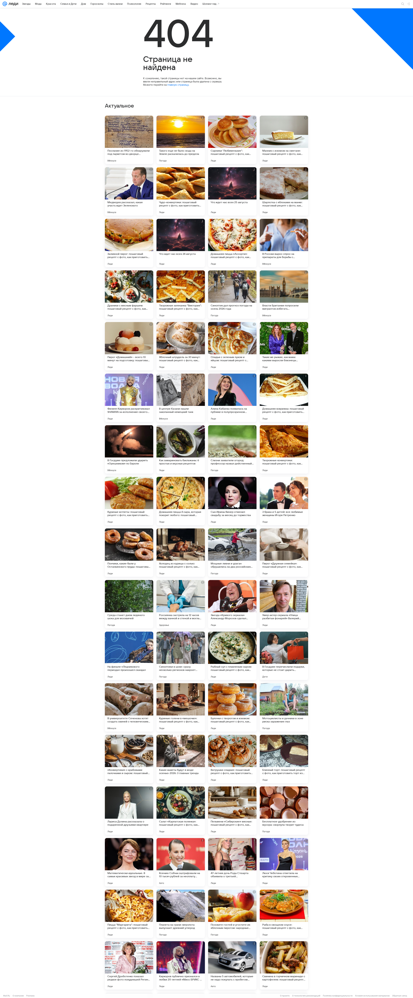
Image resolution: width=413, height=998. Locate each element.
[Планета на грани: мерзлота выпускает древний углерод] (180, 914)
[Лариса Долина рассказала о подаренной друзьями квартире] (129, 810)
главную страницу (178, 84)
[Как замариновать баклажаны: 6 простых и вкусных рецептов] (180, 449)
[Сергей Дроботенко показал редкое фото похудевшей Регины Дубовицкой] (129, 965)
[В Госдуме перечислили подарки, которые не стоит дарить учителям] (284, 656)
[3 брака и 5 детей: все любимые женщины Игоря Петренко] (284, 501)
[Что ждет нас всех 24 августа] (180, 243)
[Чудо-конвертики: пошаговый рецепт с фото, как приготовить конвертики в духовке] (180, 191)
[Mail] (5, 4)
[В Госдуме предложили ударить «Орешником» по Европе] (129, 449)
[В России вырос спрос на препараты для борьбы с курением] (284, 243)
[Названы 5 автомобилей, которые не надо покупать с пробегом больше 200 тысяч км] (232, 965)
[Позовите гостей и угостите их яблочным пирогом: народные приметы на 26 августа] (232, 914)
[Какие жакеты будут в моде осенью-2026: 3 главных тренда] (180, 759)
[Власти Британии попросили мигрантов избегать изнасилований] (284, 294)
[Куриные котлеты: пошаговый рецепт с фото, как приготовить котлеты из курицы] (129, 501)
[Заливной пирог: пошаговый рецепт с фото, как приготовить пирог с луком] (129, 243)
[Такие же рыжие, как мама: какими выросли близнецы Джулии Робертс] (284, 346)
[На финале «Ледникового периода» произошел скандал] (129, 656)
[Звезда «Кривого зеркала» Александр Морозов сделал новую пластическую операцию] (232, 604)
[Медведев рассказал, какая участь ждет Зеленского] (129, 191)
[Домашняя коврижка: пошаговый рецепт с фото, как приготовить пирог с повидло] (284, 398)
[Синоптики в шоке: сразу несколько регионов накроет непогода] (180, 656)
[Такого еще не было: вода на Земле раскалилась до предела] (180, 140)
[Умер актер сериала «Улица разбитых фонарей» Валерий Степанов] (284, 604)
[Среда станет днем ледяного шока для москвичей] (129, 604)
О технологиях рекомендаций (306, 995)
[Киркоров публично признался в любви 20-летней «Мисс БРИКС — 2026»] (180, 965)
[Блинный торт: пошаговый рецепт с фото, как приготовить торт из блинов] (284, 759)
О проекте (285, 995)
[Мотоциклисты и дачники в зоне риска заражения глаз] (284, 707)
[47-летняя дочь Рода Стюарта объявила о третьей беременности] (232, 862)
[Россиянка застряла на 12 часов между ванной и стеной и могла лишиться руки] (180, 604)
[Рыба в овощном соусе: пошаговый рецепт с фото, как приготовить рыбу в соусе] (284, 914)
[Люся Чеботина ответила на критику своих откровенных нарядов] (284, 862)
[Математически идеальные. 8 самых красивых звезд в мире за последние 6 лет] (129, 862)
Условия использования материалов (372, 995)
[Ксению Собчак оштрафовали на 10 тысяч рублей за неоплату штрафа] (180, 862)
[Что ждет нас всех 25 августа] (232, 191)
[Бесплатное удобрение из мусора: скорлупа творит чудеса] (284, 810)
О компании (18, 995)
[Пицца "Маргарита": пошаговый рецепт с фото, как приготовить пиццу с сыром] (129, 914)
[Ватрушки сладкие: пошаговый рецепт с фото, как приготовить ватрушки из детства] (232, 759)
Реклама (30, 995)
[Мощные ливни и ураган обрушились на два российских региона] (232, 552)
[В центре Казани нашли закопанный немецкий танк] (180, 398)
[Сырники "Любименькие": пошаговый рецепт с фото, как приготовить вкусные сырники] (232, 140)
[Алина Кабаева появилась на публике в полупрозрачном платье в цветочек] (232, 398)
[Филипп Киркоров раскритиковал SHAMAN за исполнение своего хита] (129, 398)
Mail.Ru (6, 995)
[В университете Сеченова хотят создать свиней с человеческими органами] (129, 707)
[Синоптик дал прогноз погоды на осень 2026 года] (232, 294)
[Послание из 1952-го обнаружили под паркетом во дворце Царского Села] (129, 140)
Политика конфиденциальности (338, 995)
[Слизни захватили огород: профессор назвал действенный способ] (232, 449)
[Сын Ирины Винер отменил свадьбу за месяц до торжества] (232, 501)
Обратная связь (399, 995)
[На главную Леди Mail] (12, 4)
